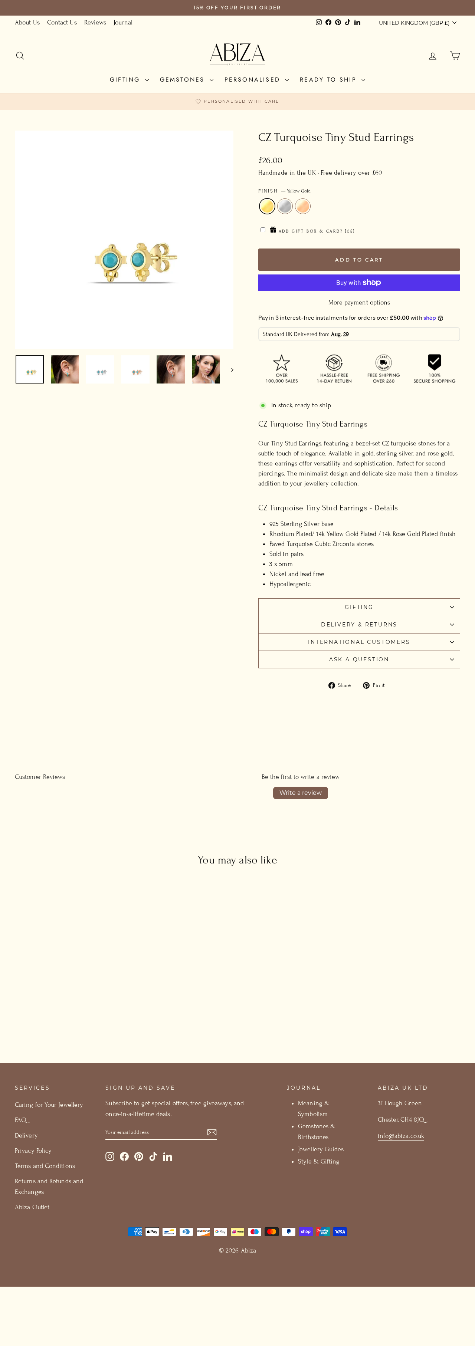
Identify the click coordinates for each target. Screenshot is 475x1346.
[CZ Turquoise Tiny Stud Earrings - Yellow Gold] (57, 1019)
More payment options (359, 302)
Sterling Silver (285, 206)
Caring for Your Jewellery (49, 1105)
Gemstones (184, 79)
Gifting (126, 79)
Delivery (26, 1135)
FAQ (20, 1120)
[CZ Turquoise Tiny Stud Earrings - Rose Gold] (77, 1019)
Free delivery (338, 173)
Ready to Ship (330, 79)
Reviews (95, 22)
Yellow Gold (267, 206)
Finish (284, 191)
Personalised (254, 79)
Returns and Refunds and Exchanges (49, 1186)
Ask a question (359, 659)
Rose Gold (302, 206)
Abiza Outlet (32, 1207)
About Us (27, 22)
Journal (123, 22)
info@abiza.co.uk (401, 1136)
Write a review (300, 792)
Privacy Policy (33, 1151)
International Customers (359, 642)
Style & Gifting (319, 1161)
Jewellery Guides (320, 1149)
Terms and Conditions (45, 1166)
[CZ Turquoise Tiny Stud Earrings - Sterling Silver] (67, 1019)
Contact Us (62, 22)
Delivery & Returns (359, 624)
